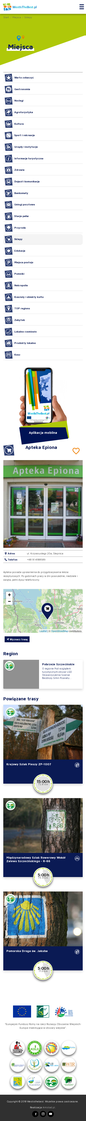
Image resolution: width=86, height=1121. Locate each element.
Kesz (17, 354)
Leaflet (43, 631)
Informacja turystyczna (28, 158)
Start (6, 17)
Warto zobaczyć (24, 77)
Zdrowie (19, 169)
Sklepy (28, 17)
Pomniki (19, 273)
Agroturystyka (23, 112)
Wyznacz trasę (18, 639)
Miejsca (16, 17)
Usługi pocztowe (24, 204)
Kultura (19, 123)
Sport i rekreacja (24, 135)
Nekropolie (21, 285)
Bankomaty (21, 193)
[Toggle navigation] (81, 7)
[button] (76, 504)
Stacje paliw (21, 216)
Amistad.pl (49, 1107)
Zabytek (19, 320)
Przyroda (20, 227)
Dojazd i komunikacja (26, 181)
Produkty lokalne (25, 343)
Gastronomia (22, 89)
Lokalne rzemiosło (25, 331)
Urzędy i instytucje (26, 146)
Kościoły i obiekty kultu (29, 296)
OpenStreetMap (59, 631)
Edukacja (19, 250)
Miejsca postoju (23, 262)
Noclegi (18, 100)
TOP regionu (22, 308)
